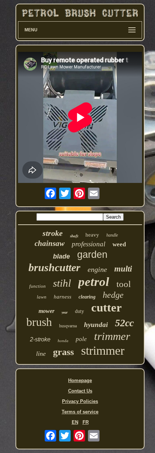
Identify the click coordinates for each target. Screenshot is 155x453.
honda (63, 340)
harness (62, 297)
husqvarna (68, 325)
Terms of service (80, 411)
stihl (62, 283)
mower (46, 311)
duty (79, 311)
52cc (124, 322)
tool (123, 284)
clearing (87, 297)
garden (92, 254)
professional (88, 244)
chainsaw (50, 243)
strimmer (102, 350)
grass (63, 352)
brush (39, 321)
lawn (41, 297)
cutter (106, 307)
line (41, 353)
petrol (93, 282)
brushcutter (54, 267)
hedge (113, 295)
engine (97, 269)
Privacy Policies (80, 401)
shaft (74, 236)
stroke (53, 233)
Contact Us (80, 391)
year (65, 312)
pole (81, 339)
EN (75, 422)
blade (61, 256)
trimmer (112, 336)
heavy (92, 235)
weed (119, 244)
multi (123, 268)
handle (112, 235)
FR (86, 422)
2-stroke (40, 339)
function (37, 286)
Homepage (80, 380)
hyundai (96, 324)
